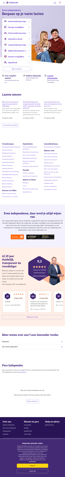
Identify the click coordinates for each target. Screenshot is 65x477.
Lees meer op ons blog (10, 125)
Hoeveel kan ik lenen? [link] (50, 160)
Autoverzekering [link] (7, 150)
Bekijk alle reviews (32, 317)
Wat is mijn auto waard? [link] (51, 169)
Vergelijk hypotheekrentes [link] (30, 166)
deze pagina (22, 372)
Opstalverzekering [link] (7, 168)
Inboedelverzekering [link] (8, 162)
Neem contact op (32, 401)
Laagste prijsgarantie (52, 77)
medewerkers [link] (7, 431)
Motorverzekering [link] (7, 165)
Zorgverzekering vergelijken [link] (52, 147)
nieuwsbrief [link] (27, 425)
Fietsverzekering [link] (7, 156)
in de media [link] (27, 434)
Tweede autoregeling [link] (50, 186)
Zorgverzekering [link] (7, 187)
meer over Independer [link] (9, 428)
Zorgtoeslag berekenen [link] (51, 180)
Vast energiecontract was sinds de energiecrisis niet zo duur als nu (53, 104)
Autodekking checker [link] (50, 189)
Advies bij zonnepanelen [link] (30, 176)
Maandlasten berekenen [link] (30, 158)
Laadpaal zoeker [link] (49, 183)
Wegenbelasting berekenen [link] (52, 166)
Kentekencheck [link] (48, 163)
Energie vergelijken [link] (28, 173)
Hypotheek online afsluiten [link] (31, 152)
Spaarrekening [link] (27, 192)
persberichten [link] (28, 431)
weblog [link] (26, 428)
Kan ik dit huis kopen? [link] (29, 155)
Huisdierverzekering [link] (8, 159)
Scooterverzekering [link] (8, 181)
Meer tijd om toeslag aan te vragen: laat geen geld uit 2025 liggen (10, 104)
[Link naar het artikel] (11, 99)
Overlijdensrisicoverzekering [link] (10, 171)
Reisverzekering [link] (7, 178)
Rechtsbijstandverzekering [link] (10, 174)
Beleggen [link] (26, 183)
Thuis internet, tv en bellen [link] (10, 196)
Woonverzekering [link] (7, 184)
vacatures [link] (5, 434)
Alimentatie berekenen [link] (51, 153)
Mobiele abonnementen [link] (9, 193)
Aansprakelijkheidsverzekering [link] (11, 147)
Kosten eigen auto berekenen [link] (52, 177)
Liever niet (32, 471)
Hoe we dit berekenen (39, 276)
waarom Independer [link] (9, 425)
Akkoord (32, 465)
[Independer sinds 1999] (12, 3)
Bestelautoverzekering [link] (8, 153)
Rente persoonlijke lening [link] (30, 189)
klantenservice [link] (49, 425)
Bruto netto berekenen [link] (50, 157)
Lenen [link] (24, 186)
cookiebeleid (32, 461)
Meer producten (17, 69)
